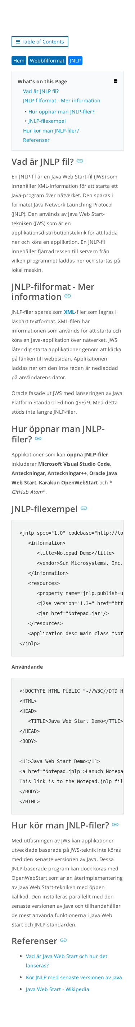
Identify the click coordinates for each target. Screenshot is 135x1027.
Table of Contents (42, 41)
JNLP (75, 60)
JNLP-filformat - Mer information (61, 100)
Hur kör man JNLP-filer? (51, 130)
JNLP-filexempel (47, 120)
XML (69, 311)
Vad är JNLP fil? (41, 91)
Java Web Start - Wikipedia (57, 989)
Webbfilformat (47, 60)
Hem (18, 60)
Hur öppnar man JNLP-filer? (61, 111)
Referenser (36, 139)
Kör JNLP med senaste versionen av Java (74, 977)
